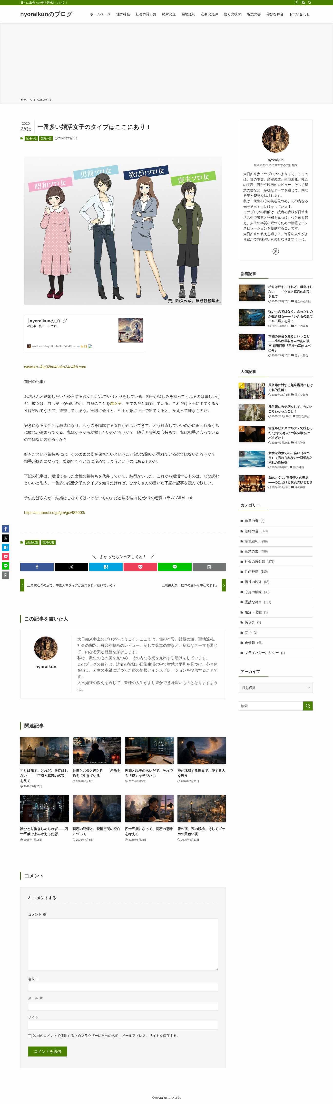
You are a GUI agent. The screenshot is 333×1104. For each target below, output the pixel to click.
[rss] (303, 2)
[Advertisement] (166, 61)
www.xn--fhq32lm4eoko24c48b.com (55, 367)
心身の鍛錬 (257, 592)
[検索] (309, 2)
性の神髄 (256, 571)
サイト (33, 1017)
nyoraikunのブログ (46, 14)
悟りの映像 (257, 582)
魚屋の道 (254, 521)
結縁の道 (31, 138)
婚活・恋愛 (256, 612)
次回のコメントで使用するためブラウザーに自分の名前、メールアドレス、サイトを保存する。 (106, 1035)
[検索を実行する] (308, 706)
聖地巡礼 (256, 541)
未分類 (254, 643)
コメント (37, 914)
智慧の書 (46, 138)
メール (35, 998)
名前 (33, 979)
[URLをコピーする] (209, 567)
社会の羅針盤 (259, 561)
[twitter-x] (297, 2)
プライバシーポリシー (265, 653)
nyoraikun (45, 666)
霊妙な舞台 (258, 602)
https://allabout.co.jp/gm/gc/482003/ (54, 513)
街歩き (253, 622)
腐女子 (116, 403)
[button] (37, 567)
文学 (251, 632)
